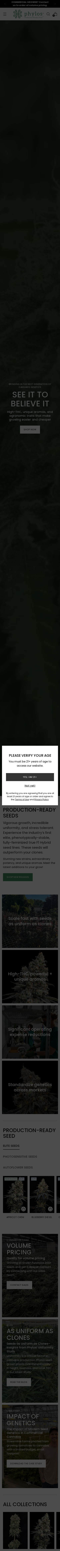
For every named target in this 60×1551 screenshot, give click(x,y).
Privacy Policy (41, 799)
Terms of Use (22, 799)
